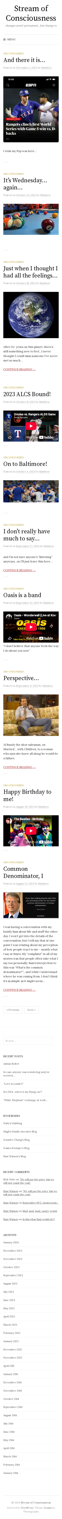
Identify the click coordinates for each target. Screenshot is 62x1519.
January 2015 (10, 1374)
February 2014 (11, 1464)
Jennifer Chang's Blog (16, 1139)
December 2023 (12, 1250)
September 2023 (13, 1275)
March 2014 (10, 1456)
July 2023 (8, 1291)
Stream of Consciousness (31, 13)
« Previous (12, 1009)
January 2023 (11, 1341)
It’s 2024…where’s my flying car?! (22, 1091)
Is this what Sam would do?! (38, 1219)
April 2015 (8, 1365)
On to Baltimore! (25, 464)
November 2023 (12, 1259)
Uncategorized (13, 53)
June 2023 (9, 1300)
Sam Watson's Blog (14, 1156)
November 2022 (12, 1357)
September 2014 (12, 1407)
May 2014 (8, 1440)
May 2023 (9, 1308)
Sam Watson (10, 1191)
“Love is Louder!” (13, 1083)
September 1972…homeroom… (40, 1202)
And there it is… (24, 60)
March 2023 (10, 1324)
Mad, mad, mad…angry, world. (39, 1211)
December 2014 (12, 1382)
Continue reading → (19, 369)
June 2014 (9, 1431)
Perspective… (21, 678)
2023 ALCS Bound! (27, 394)
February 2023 (11, 1333)
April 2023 (9, 1316)
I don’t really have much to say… (26, 535)
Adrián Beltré (11, 1063)
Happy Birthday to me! (27, 795)
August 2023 (10, 1283)
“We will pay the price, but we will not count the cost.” (28, 1181)
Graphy (48, 1507)
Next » (31, 1009)
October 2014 (11, 1399)
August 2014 (10, 1415)
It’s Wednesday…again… (25, 184)
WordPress (27, 1507)
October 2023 (11, 1267)
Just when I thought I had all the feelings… (30, 272)
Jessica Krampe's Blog (16, 1148)
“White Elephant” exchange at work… (25, 1100)
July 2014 (8, 1423)
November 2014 (12, 1390)
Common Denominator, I (23, 872)
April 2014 (9, 1448)
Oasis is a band (22, 595)
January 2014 (10, 1473)
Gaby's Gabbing (12, 1123)
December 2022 (12, 1349)
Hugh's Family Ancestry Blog (20, 1131)
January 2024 (11, 1242)
